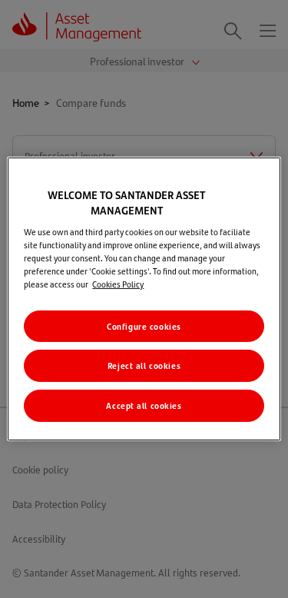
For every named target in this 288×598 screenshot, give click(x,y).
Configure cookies (144, 325)
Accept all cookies (143, 405)
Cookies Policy (118, 284)
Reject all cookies (144, 365)
